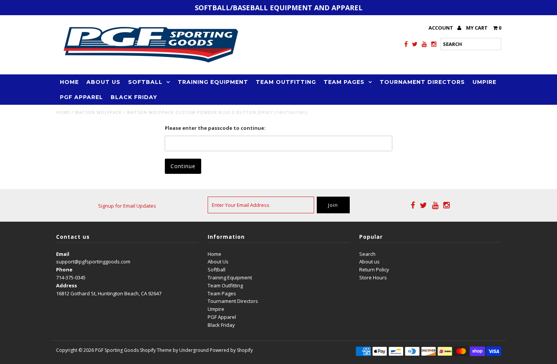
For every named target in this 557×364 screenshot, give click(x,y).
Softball (145, 82)
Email (62, 254)
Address (66, 285)
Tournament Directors (422, 82)
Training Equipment (213, 82)
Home (69, 82)
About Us (103, 82)
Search (367, 254)
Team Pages (344, 82)
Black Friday (134, 97)
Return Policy (374, 269)
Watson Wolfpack (98, 112)
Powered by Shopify (231, 350)
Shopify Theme (156, 350)
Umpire (484, 82)
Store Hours (373, 277)
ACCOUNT (441, 27)
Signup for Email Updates (127, 205)
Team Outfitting (286, 82)
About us (369, 261)
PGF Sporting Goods (117, 350)
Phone (64, 269)
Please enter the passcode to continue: (215, 127)
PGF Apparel (81, 97)
